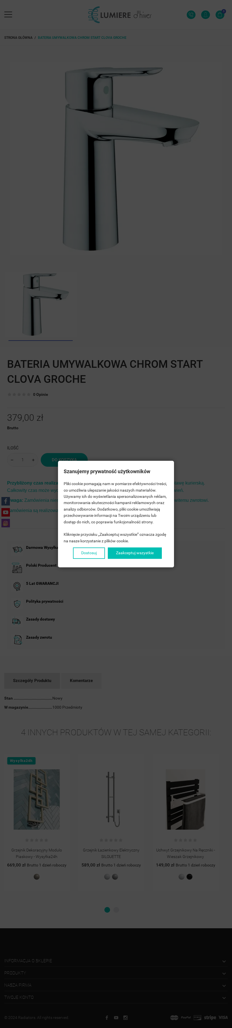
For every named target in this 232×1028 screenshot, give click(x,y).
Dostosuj (89, 553)
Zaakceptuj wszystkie (135, 553)
